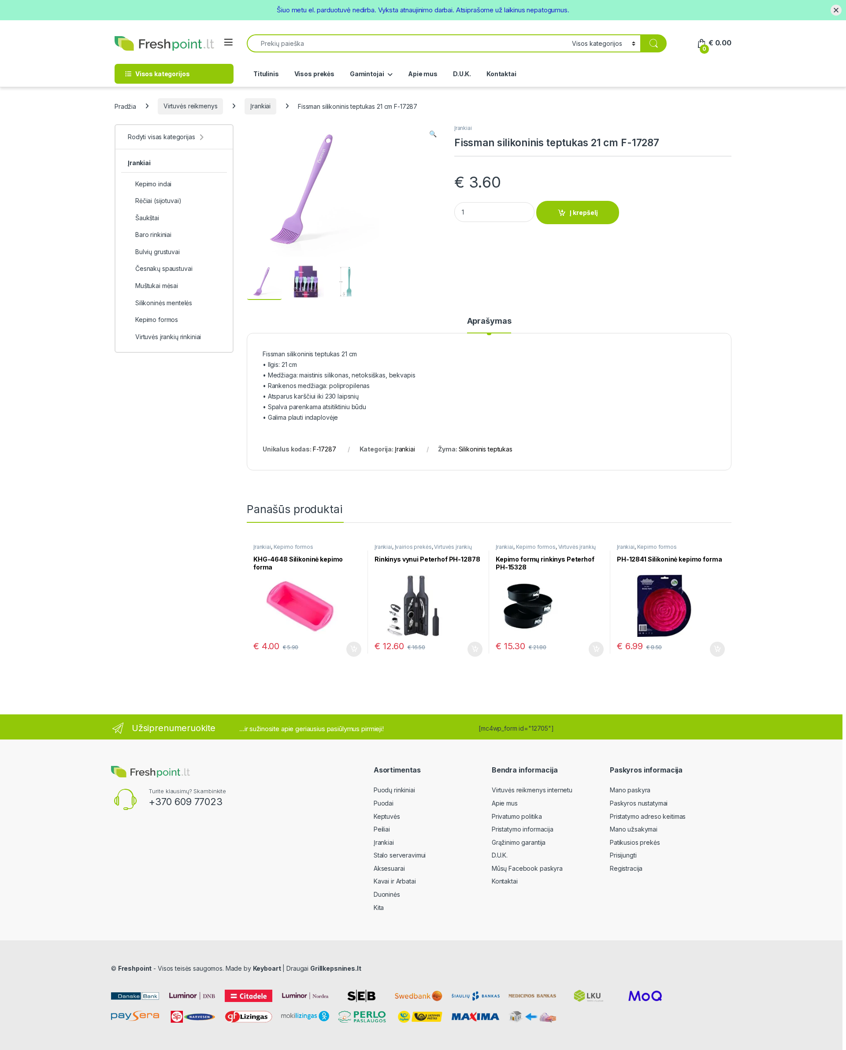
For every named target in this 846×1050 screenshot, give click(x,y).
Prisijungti (623, 855)
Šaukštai (147, 218)
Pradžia (125, 106)
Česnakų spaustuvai (163, 268)
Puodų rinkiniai (394, 790)
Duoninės (387, 894)
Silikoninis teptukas (485, 449)
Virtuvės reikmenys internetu (532, 790)
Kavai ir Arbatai (395, 881)
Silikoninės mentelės (163, 303)
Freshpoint (135, 968)
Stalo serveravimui (400, 855)
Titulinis (266, 74)
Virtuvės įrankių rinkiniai (168, 336)
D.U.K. (462, 74)
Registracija (626, 868)
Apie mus (423, 74)
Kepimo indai (153, 184)
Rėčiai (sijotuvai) (158, 200)
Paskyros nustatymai (639, 803)
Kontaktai (501, 74)
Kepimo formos (293, 546)
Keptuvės (387, 816)
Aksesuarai (389, 868)
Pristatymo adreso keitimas (648, 816)
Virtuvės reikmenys (190, 106)
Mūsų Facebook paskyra (527, 868)
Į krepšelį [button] (349, 649)
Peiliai (382, 829)
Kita (379, 907)
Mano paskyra (630, 790)
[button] (433, 134)
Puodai (383, 803)
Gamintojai (367, 74)
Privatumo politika (517, 816)
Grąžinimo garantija (518, 842)
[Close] (836, 9)
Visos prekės (314, 74)
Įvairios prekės (413, 546)
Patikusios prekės (635, 842)
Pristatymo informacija (522, 829)
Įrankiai (260, 106)
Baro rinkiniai (153, 234)
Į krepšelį (584, 212)
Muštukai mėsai (156, 285)
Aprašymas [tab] (489, 321)
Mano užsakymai (633, 829)
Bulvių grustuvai (157, 251)
